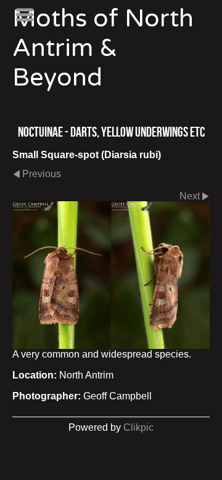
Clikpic (138, 427)
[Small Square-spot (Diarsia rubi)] (111, 275)
